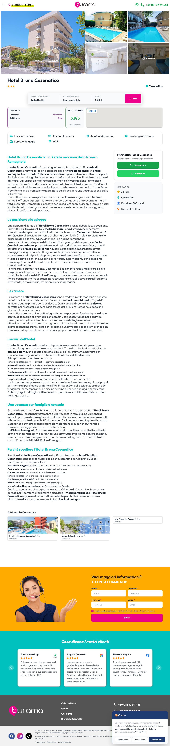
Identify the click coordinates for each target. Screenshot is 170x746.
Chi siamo (66, 713)
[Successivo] (159, 667)
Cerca (134, 98)
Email (131, 599)
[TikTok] (29, 736)
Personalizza (140, 739)
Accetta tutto (157, 739)
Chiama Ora (139, 165)
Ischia (64, 708)
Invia (127, 617)
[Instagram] (20, 736)
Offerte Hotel (68, 703)
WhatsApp (139, 173)
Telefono (96, 599)
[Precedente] (11, 667)
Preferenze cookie (64, 742)
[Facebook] (11, 736)
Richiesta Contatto (71, 718)
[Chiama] (142, 5)
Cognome (133, 588)
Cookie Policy (51, 742)
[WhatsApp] (137, 5)
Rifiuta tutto (123, 739)
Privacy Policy (40, 742)
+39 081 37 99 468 (157, 4)
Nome (95, 588)
